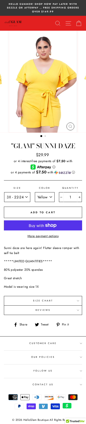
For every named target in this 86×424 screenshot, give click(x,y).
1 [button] (41, 136)
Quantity (70, 188)
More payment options (43, 236)
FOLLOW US (43, 370)
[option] (43, 8)
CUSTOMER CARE (43, 343)
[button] (43, 172)
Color (44, 188)
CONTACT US (43, 384)
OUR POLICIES (43, 357)
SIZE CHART (43, 300)
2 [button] (45, 136)
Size (17, 188)
